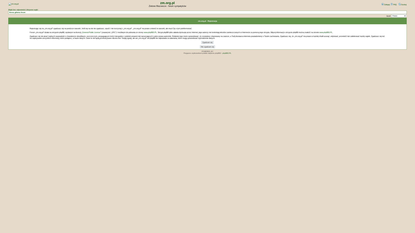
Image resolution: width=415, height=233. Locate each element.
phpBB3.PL (227, 53)
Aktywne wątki (32, 10)
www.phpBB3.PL (150, 32)
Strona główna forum (17, 12)
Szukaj (403, 5)
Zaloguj (387, 5)
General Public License (91, 32)
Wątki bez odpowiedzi (16, 10)
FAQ (395, 5)
